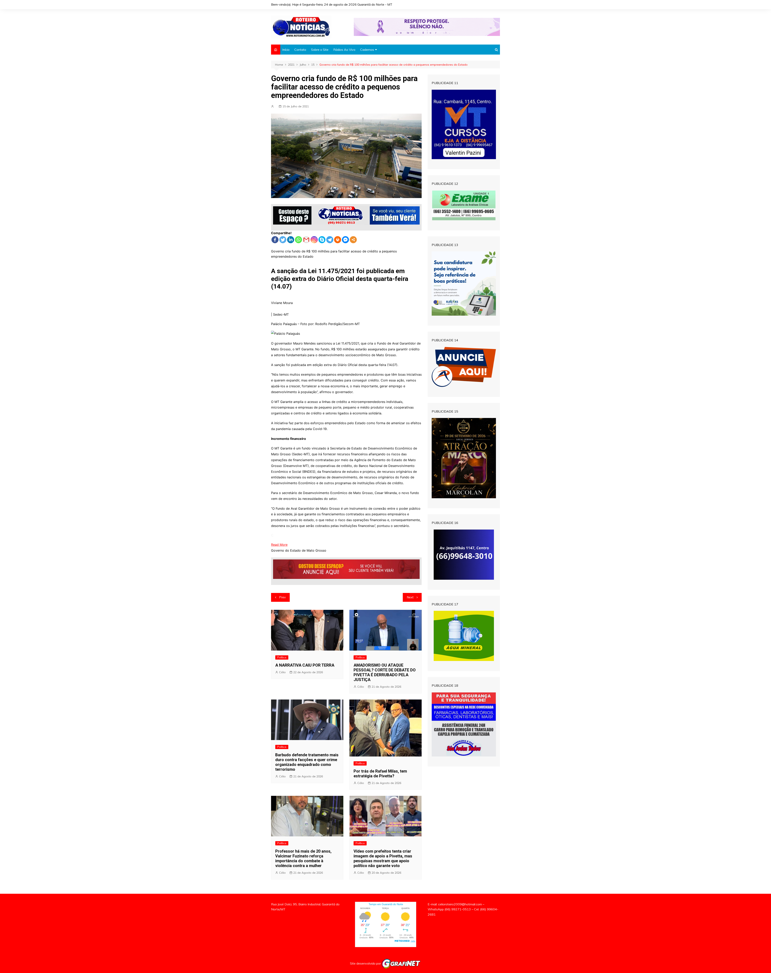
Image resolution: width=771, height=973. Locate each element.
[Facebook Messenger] (345, 239)
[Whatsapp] (298, 239)
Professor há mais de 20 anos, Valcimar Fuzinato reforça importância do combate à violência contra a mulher (303, 858)
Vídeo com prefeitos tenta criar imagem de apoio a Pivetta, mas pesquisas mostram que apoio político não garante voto (383, 858)
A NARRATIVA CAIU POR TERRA (304, 665)
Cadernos (367, 50)
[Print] (337, 239)
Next (410, 597)
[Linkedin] (290, 239)
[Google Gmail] (306, 239)
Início (286, 50)
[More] (353, 239)
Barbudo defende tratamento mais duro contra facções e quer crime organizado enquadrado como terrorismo (307, 762)
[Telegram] (329, 239)
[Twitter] (282, 239)
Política (281, 657)
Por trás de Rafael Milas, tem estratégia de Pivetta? (380, 773)
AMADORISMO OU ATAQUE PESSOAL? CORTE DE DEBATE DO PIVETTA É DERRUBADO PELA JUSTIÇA (385, 672)
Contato (300, 50)
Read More (279, 545)
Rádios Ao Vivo (344, 50)
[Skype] (321, 239)
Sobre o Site (319, 50)
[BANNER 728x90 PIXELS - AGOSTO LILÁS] (427, 26)
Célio (282, 672)
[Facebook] (274, 239)
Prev (282, 597)
